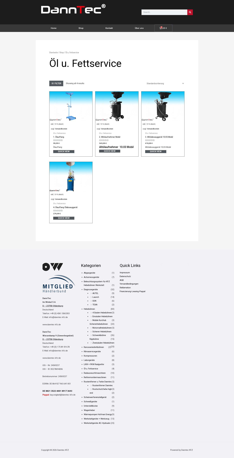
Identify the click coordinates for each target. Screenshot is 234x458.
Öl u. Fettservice (91, 368)
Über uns (139, 28)
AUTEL (95, 293)
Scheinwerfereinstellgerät (95, 397)
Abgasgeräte (89, 273)
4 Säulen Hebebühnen (102, 312)
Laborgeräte (89, 360)
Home (53, 28)
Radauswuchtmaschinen (95, 373)
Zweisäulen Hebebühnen (103, 343)
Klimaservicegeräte (92, 351)
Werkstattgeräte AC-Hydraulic (97, 423)
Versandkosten (61, 129)
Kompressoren (90, 356)
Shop (81, 28)
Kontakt (109, 28)
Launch (95, 297)
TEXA (94, 304)
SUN (94, 301)
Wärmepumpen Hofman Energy (98, 414)
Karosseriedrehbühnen (94, 347)
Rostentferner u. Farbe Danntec (98, 381)
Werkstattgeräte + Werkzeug (96, 419)
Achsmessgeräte (91, 277)
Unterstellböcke (91, 406)
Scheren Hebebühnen (101, 331)
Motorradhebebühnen (102, 328)
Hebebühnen (89, 309)
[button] (161, 264)
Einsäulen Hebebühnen (102, 316)
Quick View (64, 151)
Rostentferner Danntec (102, 385)
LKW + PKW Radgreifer (94, 364)
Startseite (53, 52)
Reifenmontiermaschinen (95, 377)
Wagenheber (89, 410)
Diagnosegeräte (91, 289)
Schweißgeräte (90, 401)
